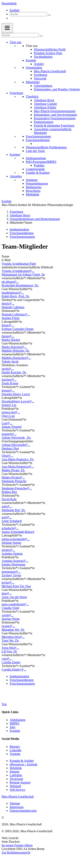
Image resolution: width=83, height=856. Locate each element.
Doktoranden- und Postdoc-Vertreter (57, 89)
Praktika (39, 165)
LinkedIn (15, 750)
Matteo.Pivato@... (13, 477)
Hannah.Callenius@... (16, 314)
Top (4, 704)
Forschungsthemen (38, 140)
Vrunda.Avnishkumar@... (18, 271)
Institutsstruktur (19, 229)
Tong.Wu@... (10, 647)
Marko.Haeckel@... (14, 347)
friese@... (8, 325)
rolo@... (7, 506)
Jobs (12, 727)
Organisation (34, 67)
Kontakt (31, 60)
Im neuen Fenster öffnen (17, 845)
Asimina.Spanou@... (15, 560)
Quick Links (10, 712)
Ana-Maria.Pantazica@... (18, 466)
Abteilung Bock (44, 100)
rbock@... (8, 303)
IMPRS (14, 723)
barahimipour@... (13, 292)
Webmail (15, 786)
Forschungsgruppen (38, 136)
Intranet (14, 771)
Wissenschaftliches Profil (49, 49)
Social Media (10, 738)
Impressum (17, 807)
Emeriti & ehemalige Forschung (54, 125)
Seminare (32, 180)
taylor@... (8, 582)
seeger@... (8, 550)
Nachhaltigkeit (43, 56)
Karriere (15, 154)
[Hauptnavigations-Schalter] (7, 28)
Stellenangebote (36, 158)
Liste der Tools (35, 151)
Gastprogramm (35, 169)
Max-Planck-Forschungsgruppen (55, 111)
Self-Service (17, 789)
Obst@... (7, 455)
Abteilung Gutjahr (45, 103)
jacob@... (8, 368)
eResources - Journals (23, 764)
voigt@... (7, 615)
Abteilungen (17, 720)
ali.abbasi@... (10, 281)
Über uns (15, 42)
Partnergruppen (43, 122)
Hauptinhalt (9, 3)
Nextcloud (16, 779)
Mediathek (32, 194)
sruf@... (7, 517)
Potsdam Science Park (48, 53)
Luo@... (7, 423)
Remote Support (20, 782)
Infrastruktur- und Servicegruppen (55, 114)
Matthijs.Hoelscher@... (16, 358)
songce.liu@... (11, 412)
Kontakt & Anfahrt (22, 760)
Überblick (32, 96)
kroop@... (8, 390)
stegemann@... (11, 571)
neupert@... (9, 434)
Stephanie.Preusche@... (17, 488)
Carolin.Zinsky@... (14, 669)
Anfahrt (39, 64)
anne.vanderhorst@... (15, 604)
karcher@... (9, 379)
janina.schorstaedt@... (16, 539)
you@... (7, 658)
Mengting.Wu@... (13, 637)
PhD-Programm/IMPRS (41, 161)
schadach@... (10, 528)
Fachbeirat (40, 75)
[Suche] (49, 15)
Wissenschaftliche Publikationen (46, 147)
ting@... (7, 593)
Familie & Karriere (38, 172)
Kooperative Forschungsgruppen (55, 118)
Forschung (16, 93)
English (14, 10)
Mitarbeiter (33, 82)
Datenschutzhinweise (23, 810)
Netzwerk (40, 78)
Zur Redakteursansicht (16, 852)
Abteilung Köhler (45, 107)
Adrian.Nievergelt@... (16, 445)
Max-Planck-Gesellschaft (50, 71)
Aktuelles (16, 176)
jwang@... (8, 626)
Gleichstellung (43, 85)
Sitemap (15, 803)
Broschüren (33, 190)
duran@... (8, 336)
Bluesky (15, 746)
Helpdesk (16, 768)
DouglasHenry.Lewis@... (18, 401)
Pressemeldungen (37, 183)
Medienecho (34, 187)
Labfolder (16, 775)
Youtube (15, 754)
